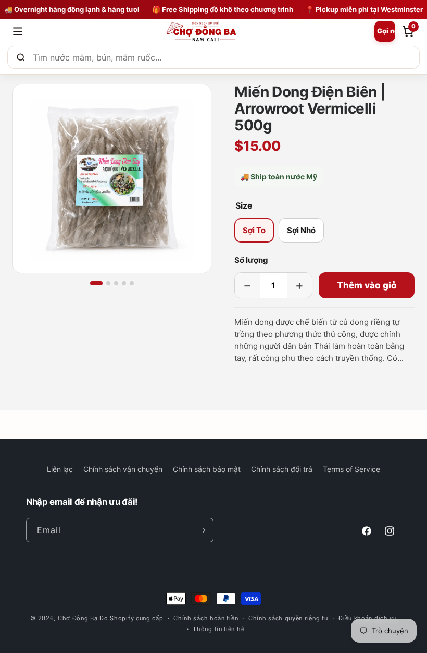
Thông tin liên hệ (218, 629)
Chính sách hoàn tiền (205, 618)
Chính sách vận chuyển (122, 469)
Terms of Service (351, 469)
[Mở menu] (17, 31)
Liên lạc (60, 469)
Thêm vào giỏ (367, 285)
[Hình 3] (116, 283)
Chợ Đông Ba (78, 618)
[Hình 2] (108, 283)
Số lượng (251, 260)
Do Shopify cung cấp (131, 618)
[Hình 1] (96, 283)
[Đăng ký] (201, 530)
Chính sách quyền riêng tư (288, 618)
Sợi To (254, 230)
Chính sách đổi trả (281, 469)
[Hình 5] (132, 283)
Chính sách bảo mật (207, 469)
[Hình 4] (124, 283)
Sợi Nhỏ (301, 230)
